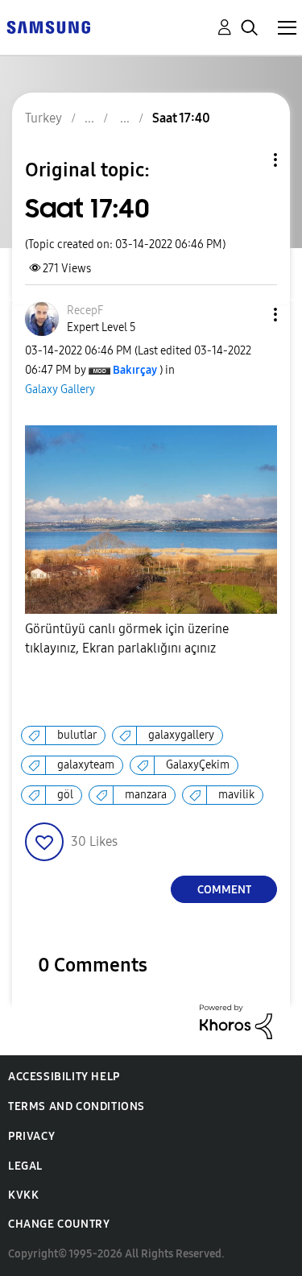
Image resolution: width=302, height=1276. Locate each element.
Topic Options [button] (248, 159)
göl (65, 795)
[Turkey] (48, 26)
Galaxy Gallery (60, 389)
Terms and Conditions (76, 1106)
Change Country (59, 1224)
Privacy (31, 1136)
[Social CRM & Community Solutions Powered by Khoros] (236, 1021)
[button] (249, 314)
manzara (146, 795)
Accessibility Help (64, 1076)
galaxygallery (181, 735)
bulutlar (77, 735)
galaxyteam (85, 765)
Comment (224, 890)
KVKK (23, 1195)
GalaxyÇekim (198, 765)
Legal (25, 1166)
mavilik (236, 795)
